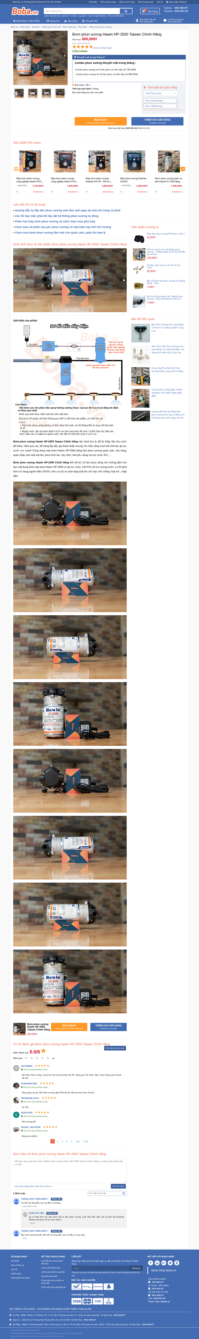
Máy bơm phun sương (100, 27)
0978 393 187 (181, 11)
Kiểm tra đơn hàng (127, 2)
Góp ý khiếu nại (17, 1265)
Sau (78, 1141)
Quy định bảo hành (49, 1276)
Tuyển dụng (16, 1274)
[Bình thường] (37, 1058)
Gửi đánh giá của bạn (115, 1048)
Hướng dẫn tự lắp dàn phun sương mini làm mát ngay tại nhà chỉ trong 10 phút (67, 210)
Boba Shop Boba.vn (163, 1270)
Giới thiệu (93, 2)
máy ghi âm (82, 16)
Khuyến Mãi (92, 21)
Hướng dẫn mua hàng (20, 1278)
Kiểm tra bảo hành (145, 2)
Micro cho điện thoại (115, 16)
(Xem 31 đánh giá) (102, 48)
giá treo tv (65, 16)
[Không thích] (26, 1058)
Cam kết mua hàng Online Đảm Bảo (175, 20)
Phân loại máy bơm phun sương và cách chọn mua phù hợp (55, 221)
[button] (101, 121)
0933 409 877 (181, 8)
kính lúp (74, 16)
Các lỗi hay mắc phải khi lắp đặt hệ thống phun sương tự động (57, 216)
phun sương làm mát (52, 16)
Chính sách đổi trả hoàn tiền (53, 1272)
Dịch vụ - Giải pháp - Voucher (25, 27)
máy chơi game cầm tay (97, 16)
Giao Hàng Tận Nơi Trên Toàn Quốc (147, 20)
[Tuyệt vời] (48, 1058)
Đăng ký (136, 1268)
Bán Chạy (73, 21)
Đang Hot (55, 21)
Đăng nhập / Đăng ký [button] (178, 2)
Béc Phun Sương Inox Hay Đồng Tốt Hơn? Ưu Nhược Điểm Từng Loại (168, 327)
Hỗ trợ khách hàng (108, 2)
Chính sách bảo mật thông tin (53, 1287)
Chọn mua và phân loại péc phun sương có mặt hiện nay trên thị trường (63, 227)
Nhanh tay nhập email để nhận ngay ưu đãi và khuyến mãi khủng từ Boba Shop (105, 1262)
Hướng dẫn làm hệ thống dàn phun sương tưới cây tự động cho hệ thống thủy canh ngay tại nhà (168, 414)
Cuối (85, 1141)
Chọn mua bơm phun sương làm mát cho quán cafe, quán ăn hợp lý (60, 232)
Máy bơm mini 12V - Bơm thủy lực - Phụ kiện (65, 27)
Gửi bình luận (118, 1186)
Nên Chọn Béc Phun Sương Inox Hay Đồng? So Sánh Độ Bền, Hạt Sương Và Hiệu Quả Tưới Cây (168, 349)
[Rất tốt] (42, 1058)
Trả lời (34, 1206)
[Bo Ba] (25, 11)
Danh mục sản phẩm (27, 21)
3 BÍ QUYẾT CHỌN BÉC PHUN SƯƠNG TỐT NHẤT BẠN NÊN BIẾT (167, 393)
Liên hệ (160, 2)
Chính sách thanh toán (50, 1268)
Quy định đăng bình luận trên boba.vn (33, 1186)
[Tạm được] (31, 1058)
